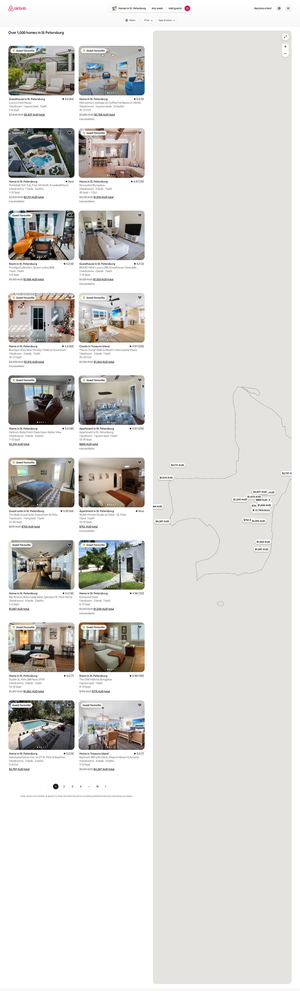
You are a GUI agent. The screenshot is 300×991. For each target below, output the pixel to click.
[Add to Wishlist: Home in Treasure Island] (140, 705)
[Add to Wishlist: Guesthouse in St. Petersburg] (69, 50)
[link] (48, 786)
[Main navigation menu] (288, 8)
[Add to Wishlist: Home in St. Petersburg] (140, 50)
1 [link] (55, 786)
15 (97, 786)
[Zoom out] (285, 53)
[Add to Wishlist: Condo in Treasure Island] (140, 297)
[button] (34, 114)
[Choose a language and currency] (279, 8)
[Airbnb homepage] (17, 8)
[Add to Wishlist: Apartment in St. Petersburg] (140, 380)
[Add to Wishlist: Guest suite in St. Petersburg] (69, 462)
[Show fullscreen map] (285, 36)
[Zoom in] (285, 46)
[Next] (105, 786)
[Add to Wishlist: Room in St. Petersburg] (69, 215)
